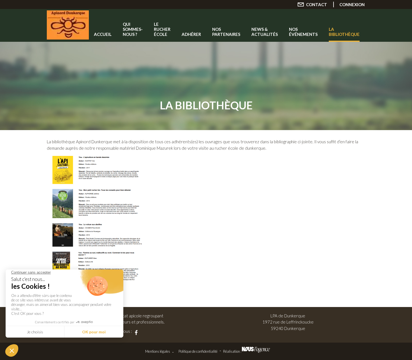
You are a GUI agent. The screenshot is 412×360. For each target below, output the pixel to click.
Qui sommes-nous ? (133, 29)
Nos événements (303, 32)
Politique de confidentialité (198, 351)
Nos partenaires (226, 32)
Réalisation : (232, 351)
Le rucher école (162, 29)
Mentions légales (157, 351)
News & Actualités (264, 32)
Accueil (103, 34)
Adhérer (191, 34)
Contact (316, 4)
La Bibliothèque (344, 32)
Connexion (352, 4)
